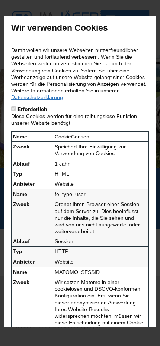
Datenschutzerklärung (37, 97)
